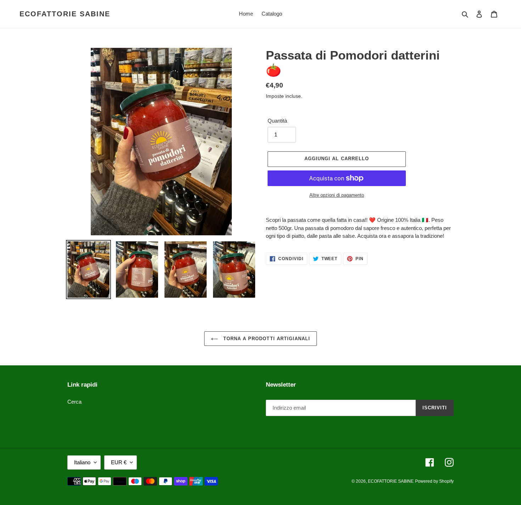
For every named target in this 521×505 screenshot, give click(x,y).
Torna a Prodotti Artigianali (266, 338)
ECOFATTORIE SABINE (64, 14)
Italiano (82, 462)
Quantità (277, 121)
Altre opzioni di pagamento (336, 195)
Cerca (74, 402)
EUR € (119, 462)
